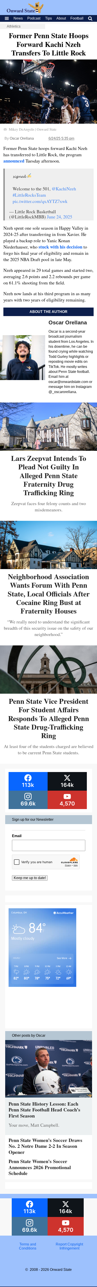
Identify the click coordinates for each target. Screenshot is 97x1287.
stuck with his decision (60, 247)
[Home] (25, 12)
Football (76, 18)
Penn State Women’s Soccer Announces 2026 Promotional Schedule (40, 1167)
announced (13, 161)
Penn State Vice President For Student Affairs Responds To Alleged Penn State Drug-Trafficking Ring (48, 718)
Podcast (33, 18)
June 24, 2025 (59, 217)
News (18, 18)
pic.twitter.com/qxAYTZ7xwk (40, 201)
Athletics (14, 26)
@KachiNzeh (64, 189)
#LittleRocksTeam (29, 195)
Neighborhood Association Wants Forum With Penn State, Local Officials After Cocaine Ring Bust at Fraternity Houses (49, 593)
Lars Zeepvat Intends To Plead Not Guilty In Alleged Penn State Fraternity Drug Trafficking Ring (48, 475)
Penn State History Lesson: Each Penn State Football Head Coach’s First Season (44, 1109)
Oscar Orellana (22, 138)
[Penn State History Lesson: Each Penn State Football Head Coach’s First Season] (48, 1098)
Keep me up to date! (30, 878)
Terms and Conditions (27, 1246)
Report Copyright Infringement (69, 1246)
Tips (48, 18)
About (61, 18)
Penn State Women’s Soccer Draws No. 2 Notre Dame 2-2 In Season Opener (45, 1146)
